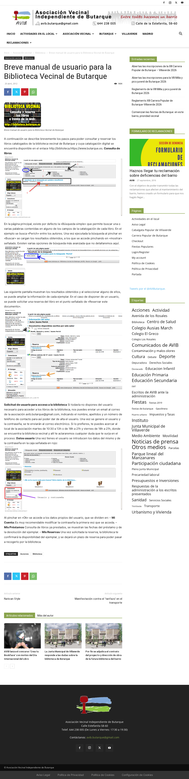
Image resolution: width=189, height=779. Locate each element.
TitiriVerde (137, 506)
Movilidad (170, 436)
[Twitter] (176, 2)
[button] (180, 34)
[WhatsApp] (33, 92)
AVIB (132, 180)
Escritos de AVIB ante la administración (150, 394)
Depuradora (139, 362)
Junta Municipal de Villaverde (148, 428)
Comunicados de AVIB (155, 345)
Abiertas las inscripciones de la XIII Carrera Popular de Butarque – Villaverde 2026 (157, 68)
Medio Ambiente (146, 436)
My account (139, 257)
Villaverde (129, 33)
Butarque (106, 33)
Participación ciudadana (156, 463)
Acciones (24, 553)
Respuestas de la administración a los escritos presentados (154, 490)
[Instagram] (170, 2)
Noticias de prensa (155, 441)
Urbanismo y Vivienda (151, 512)
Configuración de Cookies (137, 774)
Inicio (11, 33)
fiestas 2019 (155, 402)
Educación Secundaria (154, 380)
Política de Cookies (143, 263)
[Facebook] (164, 2)
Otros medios (149, 447)
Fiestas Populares (142, 246)
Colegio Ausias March (152, 328)
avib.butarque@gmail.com (103, 737)
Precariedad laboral (145, 475)
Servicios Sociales (160, 500)
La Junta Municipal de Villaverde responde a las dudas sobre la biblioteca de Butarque (62, 655)
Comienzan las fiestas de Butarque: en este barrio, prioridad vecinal (158, 114)
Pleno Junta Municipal (145, 469)
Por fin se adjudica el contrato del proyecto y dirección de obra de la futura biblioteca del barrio (103, 655)
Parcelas (174, 448)
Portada (136, 274)
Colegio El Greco (145, 333)
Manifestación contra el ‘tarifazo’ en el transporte (98, 600)
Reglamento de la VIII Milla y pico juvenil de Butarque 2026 (156, 91)
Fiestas (139, 402)
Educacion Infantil (160, 368)
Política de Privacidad (145, 268)
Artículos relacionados (19, 615)
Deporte (167, 356)
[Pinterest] (24, 92)
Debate (152, 357)
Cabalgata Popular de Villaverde (151, 230)
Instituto (140, 420)
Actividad (160, 310)
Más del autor (45, 615)
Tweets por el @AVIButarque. (148, 288)
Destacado (137, 369)
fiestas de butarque (142, 408)
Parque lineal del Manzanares (148, 456)
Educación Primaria (150, 375)
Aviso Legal (138, 224)
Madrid (147, 33)
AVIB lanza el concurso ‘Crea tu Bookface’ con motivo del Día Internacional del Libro (21, 655)
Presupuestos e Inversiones (155, 480)
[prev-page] (6, 666)
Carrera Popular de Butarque (150, 235)
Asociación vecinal (77, 33)
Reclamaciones (18, 42)
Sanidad (139, 500)
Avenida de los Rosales (149, 316)
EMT (134, 386)
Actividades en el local (37, 33)
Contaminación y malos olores (153, 351)
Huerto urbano (139, 414)
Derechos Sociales (160, 362)
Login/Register (141, 252)
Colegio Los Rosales (144, 339)
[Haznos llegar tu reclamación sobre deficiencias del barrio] (157, 152)
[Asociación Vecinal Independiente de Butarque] (94, 17)
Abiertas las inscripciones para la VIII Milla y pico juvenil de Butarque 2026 (157, 79)
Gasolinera (161, 408)
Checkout (137, 241)
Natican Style (12, 598)
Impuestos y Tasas (162, 414)
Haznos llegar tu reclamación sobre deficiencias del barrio (154, 173)
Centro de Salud (161, 321)
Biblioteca (40, 52)
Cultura (138, 356)
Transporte (152, 506)
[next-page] (12, 666)
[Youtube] (182, 2)
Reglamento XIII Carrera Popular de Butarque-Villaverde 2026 (152, 102)
